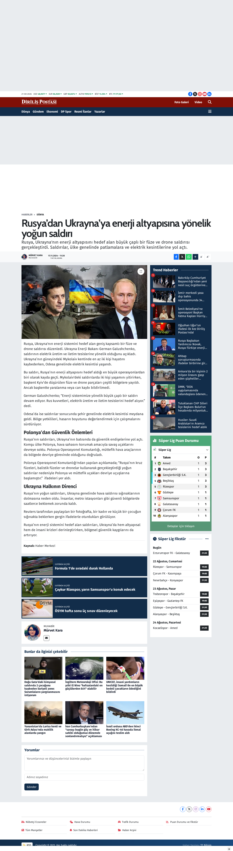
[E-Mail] (46, 638)
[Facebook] (183, 809)
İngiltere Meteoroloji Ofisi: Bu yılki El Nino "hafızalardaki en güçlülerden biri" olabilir (84, 685)
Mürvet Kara (53, 630)
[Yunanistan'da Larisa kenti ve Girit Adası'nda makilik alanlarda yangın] (43, 712)
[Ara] (210, 102)
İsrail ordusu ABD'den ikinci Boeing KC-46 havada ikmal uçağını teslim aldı (123, 730)
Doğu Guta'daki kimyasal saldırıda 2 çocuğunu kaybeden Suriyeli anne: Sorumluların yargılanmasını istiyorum (42, 688)
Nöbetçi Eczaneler (36, 821)
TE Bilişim (206, 845)
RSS (28, 845)
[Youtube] (209, 809)
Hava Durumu (82, 821)
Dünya (25, 111)
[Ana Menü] (210, 111)
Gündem (38, 111)
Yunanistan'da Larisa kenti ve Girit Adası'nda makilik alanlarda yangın (42, 730)
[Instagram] (196, 809)
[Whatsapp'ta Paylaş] (189, 257)
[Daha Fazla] (195, 257)
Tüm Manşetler (33, 830)
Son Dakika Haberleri (85, 830)
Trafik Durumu (130, 821)
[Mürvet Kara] (32, 632)
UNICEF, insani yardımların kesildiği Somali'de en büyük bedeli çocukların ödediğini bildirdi (124, 687)
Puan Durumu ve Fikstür (184, 821)
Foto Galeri (181, 102)
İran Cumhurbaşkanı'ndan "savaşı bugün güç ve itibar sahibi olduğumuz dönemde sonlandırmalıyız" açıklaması (83, 731)
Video (198, 102)
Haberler (26, 214)
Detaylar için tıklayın (180, 526)
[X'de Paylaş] (182, 257)
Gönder (32, 787)
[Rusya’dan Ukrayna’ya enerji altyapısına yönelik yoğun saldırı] (84, 302)
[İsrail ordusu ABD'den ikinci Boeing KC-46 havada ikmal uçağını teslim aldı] (125, 712)
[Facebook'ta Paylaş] (176, 257)
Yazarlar (99, 111)
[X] (189, 809)
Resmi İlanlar (82, 111)
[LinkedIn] (202, 809)
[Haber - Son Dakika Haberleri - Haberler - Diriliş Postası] (39, 102)
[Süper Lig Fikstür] (207, 539)
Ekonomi (52, 111)
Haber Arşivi (129, 830)
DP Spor (66, 111)
